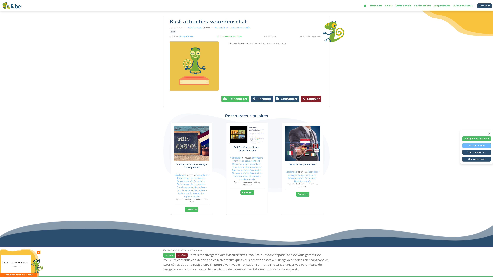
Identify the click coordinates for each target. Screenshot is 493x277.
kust (173, 32)
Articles (389, 6)
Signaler (313, 99)
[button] (287, 99)
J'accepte (169, 255)
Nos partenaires (442, 6)
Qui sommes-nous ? (463, 6)
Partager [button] (264, 99)
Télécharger (237, 99)
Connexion (484, 6)
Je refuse (182, 255)
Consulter (192, 209)
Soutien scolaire (422, 6)
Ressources (376, 6)
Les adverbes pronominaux (303, 165)
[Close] (489, 133)
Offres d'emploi (403, 6)
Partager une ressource (476, 139)
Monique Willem (186, 36)
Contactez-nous (476, 159)
